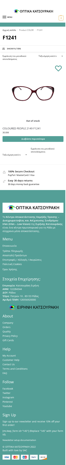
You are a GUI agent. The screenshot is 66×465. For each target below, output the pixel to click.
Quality (7, 331)
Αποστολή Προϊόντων (15, 255)
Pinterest (8, 401)
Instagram (8, 397)
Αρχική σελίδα (9, 30)
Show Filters (14, 48)
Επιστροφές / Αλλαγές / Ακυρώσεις (22, 259)
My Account (9, 355)
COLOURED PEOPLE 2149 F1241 (22, 128)
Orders (6, 327)
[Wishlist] (58, 68)
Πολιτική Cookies (12, 264)
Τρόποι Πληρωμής (13, 251)
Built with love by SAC (15, 450)
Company (8, 322)
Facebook (8, 388)
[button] (60, 18)
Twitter (6, 393)
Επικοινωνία (10, 245)
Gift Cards (8, 340)
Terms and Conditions (15, 368)
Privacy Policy (10, 335)
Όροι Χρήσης (10, 269)
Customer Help (11, 360)
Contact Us (9, 364)
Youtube (7, 406)
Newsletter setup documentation (19, 440)
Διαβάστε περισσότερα (33, 138)
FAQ (5, 373)
